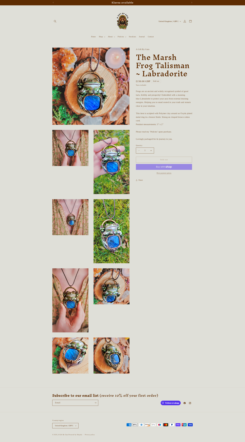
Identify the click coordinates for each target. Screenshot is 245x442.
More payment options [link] (164, 173)
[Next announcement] (192, 2)
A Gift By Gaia (63, 434)
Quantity (139, 145)
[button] (55, 21)
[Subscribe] (95, 403)
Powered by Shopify (75, 434)
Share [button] (140, 180)
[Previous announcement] (53, 2)
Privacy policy (90, 434)
